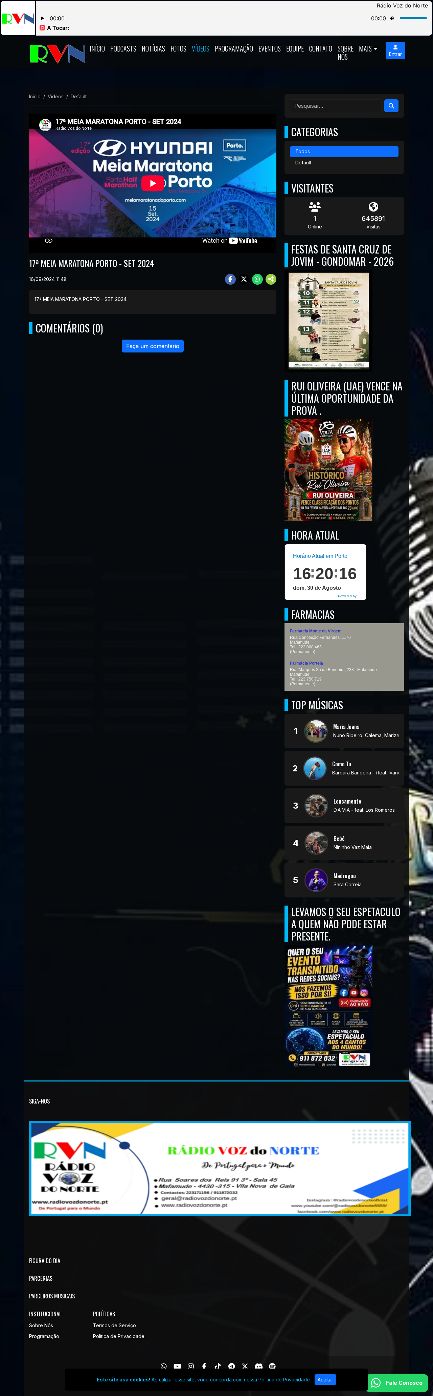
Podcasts (123, 48)
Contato (320, 48)
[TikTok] (218, 1366)
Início (97, 48)
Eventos (269, 48)
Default (303, 162)
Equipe (295, 48)
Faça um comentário (152, 346)
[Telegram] (231, 1366)
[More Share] (271, 279)
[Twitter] (245, 1366)
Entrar (395, 54)
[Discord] (258, 1366)
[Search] (391, 105)
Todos (302, 151)
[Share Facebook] (230, 279)
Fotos (178, 48)
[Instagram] (191, 1366)
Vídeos (200, 48)
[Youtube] (177, 1366)
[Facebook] (204, 1366)
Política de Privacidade (118, 1336)
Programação (234, 48)
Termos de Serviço (114, 1325)
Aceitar (325, 1379)
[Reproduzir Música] (316, 731)
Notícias (153, 48)
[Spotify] (272, 1366)
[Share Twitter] (243, 279)
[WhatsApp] (164, 1366)
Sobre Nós (346, 52)
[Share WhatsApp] (257, 279)
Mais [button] (365, 48)
